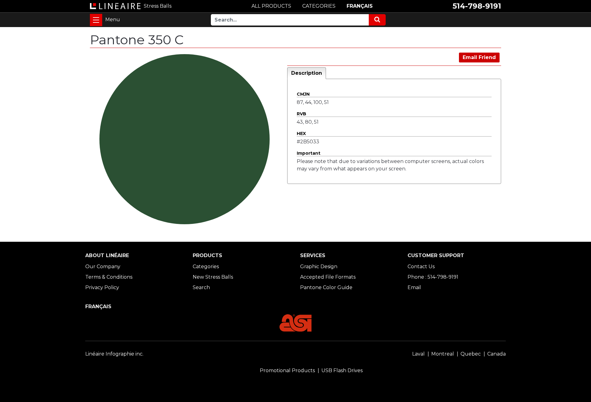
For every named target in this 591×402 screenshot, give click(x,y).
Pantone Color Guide (326, 287)
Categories (206, 266)
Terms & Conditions (108, 277)
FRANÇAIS (360, 6)
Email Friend (479, 57)
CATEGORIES (319, 6)
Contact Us (421, 266)
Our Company (102, 266)
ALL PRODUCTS (271, 6)
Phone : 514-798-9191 (433, 277)
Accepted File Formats (328, 277)
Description (306, 73)
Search (201, 287)
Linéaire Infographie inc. (114, 354)
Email (414, 287)
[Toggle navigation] (96, 20)
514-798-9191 (476, 6)
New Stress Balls (213, 277)
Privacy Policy (102, 287)
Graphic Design (318, 266)
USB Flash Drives (342, 370)
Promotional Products (287, 370)
